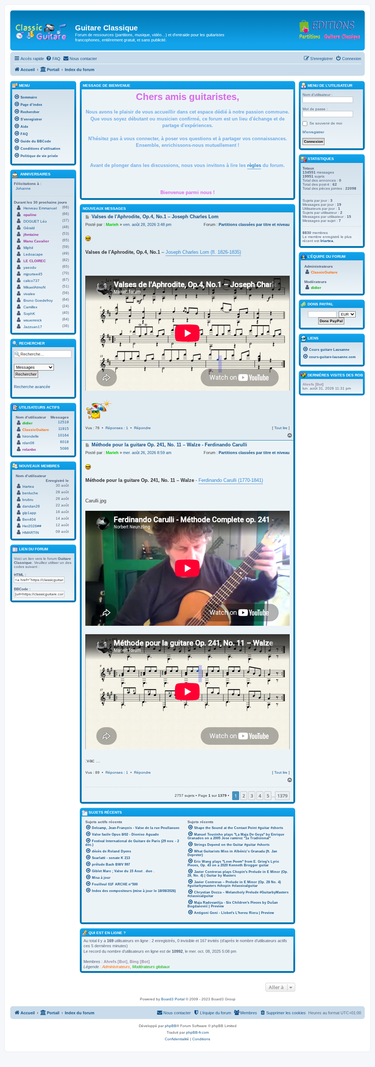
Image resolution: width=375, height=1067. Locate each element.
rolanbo (29, 449)
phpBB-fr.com (197, 1032)
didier (27, 423)
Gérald (29, 228)
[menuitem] (53, 58)
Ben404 (29, 519)
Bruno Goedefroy (38, 300)
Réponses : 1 (116, 428)
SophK (29, 314)
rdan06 (28, 443)
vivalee (29, 294)
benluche (30, 493)
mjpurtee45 (32, 274)
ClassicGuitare (35, 430)
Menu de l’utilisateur (329, 85)
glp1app (29, 513)
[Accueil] (43, 30)
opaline (30, 215)
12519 (63, 422)
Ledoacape (33, 254)
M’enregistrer (313, 132)
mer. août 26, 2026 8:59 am (147, 452)
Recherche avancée (32, 386)
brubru (27, 500)
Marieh (112, 224)
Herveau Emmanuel (40, 208)
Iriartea (28, 486)
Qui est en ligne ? (107, 933)
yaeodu (29, 267)
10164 (63, 435)
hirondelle (30, 436)
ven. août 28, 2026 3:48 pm (147, 224)
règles (254, 165)
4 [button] (260, 795)
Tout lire (280, 428)
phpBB (171, 1026)
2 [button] (243, 795)
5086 (64, 448)
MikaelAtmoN (34, 287)
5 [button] (268, 795)
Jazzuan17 (32, 327)
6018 (64, 442)
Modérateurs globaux (151, 966)
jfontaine (31, 235)
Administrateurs (116, 966)
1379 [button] (282, 795)
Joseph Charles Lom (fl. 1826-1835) (203, 252)
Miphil (28, 248)
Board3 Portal (173, 999)
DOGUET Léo (35, 221)
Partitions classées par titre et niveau (254, 224)
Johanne (23, 188)
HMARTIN (30, 533)
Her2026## (31, 526)
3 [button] (251, 795)
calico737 (31, 281)
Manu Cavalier (36, 241)
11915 (63, 429)
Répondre (142, 428)
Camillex (30, 307)
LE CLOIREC (34, 261)
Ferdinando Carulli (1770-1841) (230, 480)
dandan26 (31, 506)
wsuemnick (32, 320)
